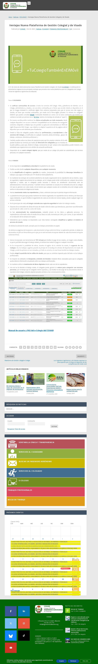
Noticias (15, 17)
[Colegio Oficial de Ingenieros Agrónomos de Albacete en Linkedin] (24, 611)
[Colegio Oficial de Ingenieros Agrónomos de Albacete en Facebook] (11, 611)
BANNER (82, 642)
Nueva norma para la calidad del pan (74, 390)
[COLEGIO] (23, 17)
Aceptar (61, 661)
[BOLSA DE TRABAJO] (67, 610)
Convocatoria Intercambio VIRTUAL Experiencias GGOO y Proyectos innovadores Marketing (55, 388)
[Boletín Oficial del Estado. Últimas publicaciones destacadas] (67, 630)
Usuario (9, 421)
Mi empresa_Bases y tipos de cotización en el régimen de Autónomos (15, 387)
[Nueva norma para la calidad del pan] (76, 380)
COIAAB (22, 29)
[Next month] (18, 522)
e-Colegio (66, 87)
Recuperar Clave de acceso (16, 429)
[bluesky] (11, 635)
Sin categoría (82, 624)
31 (13, 589)
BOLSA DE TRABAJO (77, 609)
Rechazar (73, 661)
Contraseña (31, 421)
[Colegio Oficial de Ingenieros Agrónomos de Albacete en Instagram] (24, 623)
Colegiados (82, 611)
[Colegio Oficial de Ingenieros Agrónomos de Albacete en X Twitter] (11, 623)
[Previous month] (11, 522)
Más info (85, 661)
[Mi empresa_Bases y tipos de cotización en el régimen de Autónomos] (16, 378)
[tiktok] (24, 635)
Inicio (10, 17)
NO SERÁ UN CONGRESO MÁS (80, 639)
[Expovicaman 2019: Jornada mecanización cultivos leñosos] (36, 379)
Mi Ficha (36, 117)
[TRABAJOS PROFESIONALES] (59, 29)
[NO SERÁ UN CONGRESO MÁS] (67, 640)
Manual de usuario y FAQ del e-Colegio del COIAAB (31, 330)
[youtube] (11, 648)
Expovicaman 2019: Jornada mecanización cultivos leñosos (34, 389)
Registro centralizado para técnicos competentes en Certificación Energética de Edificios (80, 619)
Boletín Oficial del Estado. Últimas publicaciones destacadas (79, 630)
